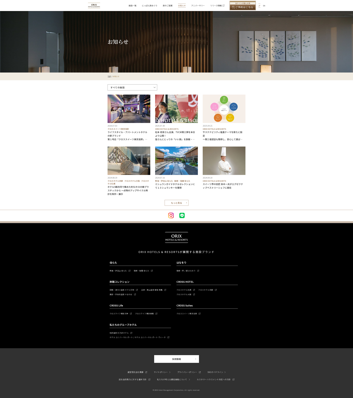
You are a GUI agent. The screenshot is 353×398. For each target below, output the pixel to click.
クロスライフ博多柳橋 (146, 313)
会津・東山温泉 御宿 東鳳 (153, 290)
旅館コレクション (119, 281)
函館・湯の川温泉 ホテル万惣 (124, 290)
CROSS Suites (184, 305)
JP (259, 5)
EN (264, 5)
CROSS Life (116, 305)
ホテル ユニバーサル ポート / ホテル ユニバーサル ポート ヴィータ (139, 337)
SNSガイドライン (215, 372)
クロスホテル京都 (207, 290)
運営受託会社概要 (137, 372)
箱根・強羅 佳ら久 (143, 270)
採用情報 (185, 359)
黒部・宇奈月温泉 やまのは (123, 294)
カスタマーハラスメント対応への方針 (215, 379)
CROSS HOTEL (185, 281)
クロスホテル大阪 (185, 294)
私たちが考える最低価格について (172, 379)
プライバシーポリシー (189, 372)
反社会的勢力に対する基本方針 (134, 379)
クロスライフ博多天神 (121, 313)
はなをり (181, 262)
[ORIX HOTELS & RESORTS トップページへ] (94, 6)
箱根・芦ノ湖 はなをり (187, 270)
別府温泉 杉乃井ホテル (121, 333)
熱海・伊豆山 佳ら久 (120, 270)
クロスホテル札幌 (185, 290)
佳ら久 (113, 262)
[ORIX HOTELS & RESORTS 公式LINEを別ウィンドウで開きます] (182, 215)
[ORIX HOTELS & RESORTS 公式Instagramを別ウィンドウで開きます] (170, 215)
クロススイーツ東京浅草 (188, 313)
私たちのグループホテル (123, 324)
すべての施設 (117, 87)
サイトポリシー (161, 372)
